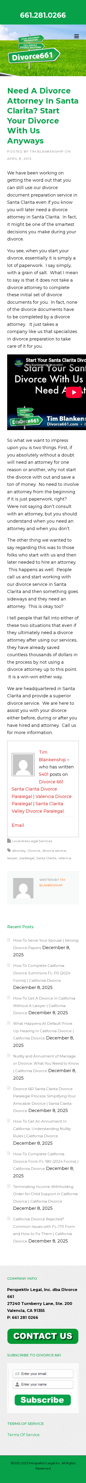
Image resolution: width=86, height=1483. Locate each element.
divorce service (54, 851)
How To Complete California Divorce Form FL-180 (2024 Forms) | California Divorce (46, 1161)
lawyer (12, 858)
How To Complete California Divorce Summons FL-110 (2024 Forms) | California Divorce (41, 972)
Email (18, 825)
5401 (43, 774)
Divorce (34, 851)
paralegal (27, 858)
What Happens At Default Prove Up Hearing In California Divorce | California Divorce (43, 1030)
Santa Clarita (46, 858)
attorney (19, 851)
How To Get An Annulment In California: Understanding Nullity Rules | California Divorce (42, 1128)
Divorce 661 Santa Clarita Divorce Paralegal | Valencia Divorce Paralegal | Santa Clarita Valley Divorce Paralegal (42, 796)
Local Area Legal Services (32, 841)
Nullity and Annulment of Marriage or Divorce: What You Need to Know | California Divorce (46, 1063)
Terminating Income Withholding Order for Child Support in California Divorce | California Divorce (45, 1194)
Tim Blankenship (47, 151)
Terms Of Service (23, 1435)
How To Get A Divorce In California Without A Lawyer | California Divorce (44, 1005)
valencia (64, 858)
